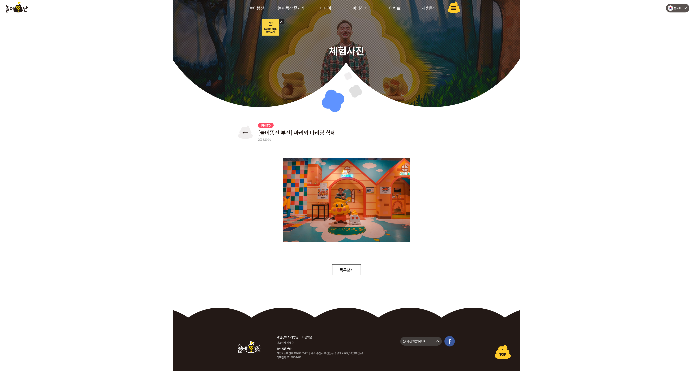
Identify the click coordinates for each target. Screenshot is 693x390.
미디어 (325, 8)
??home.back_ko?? (245, 132)
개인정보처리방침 (287, 337)
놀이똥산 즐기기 (291, 8)
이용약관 (307, 337)
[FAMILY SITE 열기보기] (270, 26)
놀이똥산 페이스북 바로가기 (449, 341)
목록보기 (347, 270)
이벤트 (394, 8)
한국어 (677, 8)
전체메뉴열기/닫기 (454, 7)
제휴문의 (429, 8)
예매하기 (360, 8)
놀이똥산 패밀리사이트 (414, 341)
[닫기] (282, 21)
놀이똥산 (17, 7)
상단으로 (503, 352)
